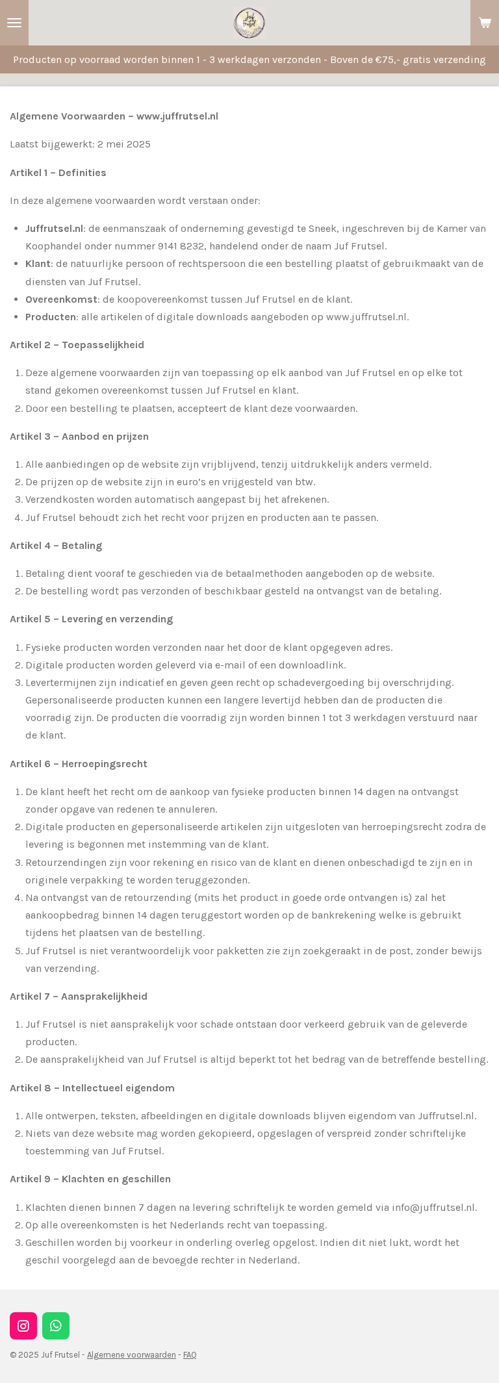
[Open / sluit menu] (14, 22)
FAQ (190, 1355)
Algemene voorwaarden (131, 1355)
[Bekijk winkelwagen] (484, 22)
